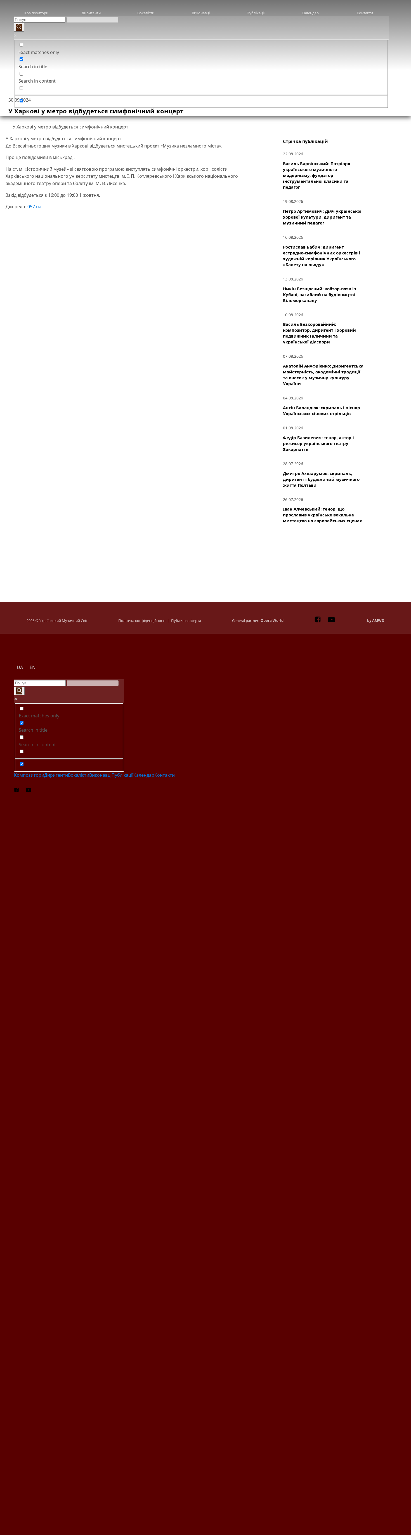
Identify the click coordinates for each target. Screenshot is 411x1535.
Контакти (365, 12)
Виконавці (201, 12)
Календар (310, 12)
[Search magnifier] (19, 27)
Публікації (255, 12)
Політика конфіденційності (141, 621)
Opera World (272, 621)
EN (216, 111)
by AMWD (375, 621)
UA (29, 111)
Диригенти (91, 12)
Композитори (36, 12)
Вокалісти (145, 12)
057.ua (34, 206)
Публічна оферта (186, 621)
